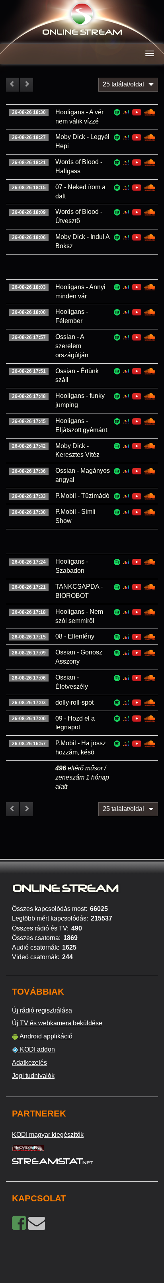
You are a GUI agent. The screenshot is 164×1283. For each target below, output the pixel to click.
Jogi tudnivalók (33, 1075)
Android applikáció (45, 1036)
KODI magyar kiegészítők (48, 1134)
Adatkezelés (29, 1062)
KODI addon (36, 1049)
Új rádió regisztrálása (42, 1010)
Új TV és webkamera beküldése (57, 1023)
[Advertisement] (43, 266)
